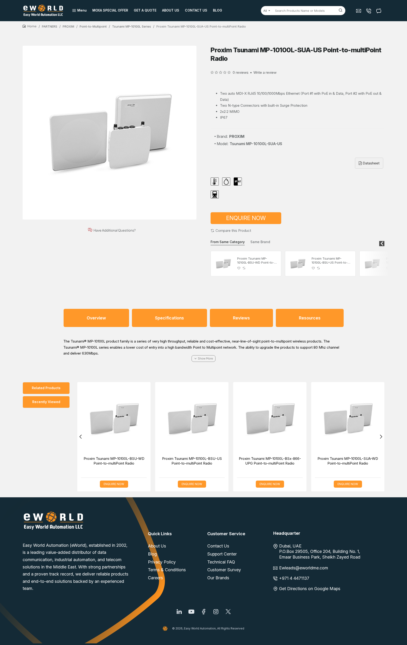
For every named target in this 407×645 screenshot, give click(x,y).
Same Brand (260, 242)
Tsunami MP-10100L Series (131, 26)
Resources (310, 317)
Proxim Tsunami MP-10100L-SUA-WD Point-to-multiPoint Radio (347, 460)
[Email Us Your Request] (359, 10)
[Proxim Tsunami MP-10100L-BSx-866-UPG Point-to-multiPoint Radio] (372, 263)
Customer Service (226, 533)
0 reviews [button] (240, 72)
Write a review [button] (265, 72)
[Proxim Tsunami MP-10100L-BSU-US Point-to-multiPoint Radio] (297, 263)
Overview (96, 317)
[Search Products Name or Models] (340, 10)
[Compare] (379, 10)
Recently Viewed (46, 402)
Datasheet (370, 163)
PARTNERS (49, 26)
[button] (231, 230)
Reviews (241, 317)
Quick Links (160, 533)
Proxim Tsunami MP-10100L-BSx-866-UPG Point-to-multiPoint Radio (270, 460)
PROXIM (68, 26)
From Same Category (228, 242)
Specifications (169, 317)
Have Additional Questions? (115, 230)
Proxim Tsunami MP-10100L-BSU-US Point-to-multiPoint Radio (330, 261)
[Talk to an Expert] (369, 10)
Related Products (46, 388)
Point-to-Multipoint (93, 26)
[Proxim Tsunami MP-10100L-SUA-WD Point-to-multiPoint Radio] (348, 418)
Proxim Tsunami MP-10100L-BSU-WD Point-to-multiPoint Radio (255, 261)
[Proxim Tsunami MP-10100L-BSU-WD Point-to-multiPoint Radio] (223, 263)
